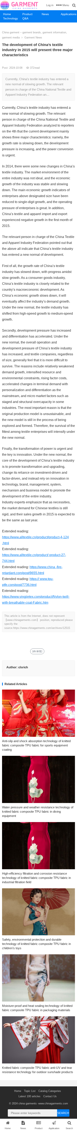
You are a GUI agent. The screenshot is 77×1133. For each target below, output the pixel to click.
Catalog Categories (49, 1091)
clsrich (23, 667)
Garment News (33, 37)
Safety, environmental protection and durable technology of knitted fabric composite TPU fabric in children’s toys (36, 944)
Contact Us (50, 1096)
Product (27, 14)
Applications (68, 14)
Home (7, 14)
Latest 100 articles (29, 1096)
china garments (27, 1103)
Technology (10, 18)
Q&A (25, 18)
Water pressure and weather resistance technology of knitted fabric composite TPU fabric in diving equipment (37, 811)
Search (63, 1113)
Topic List (30, 1091)
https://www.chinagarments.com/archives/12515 (41, 627)
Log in (49, 5)
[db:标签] (37, 651)
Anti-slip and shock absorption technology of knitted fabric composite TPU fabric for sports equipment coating (36, 745)
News (45, 14)
